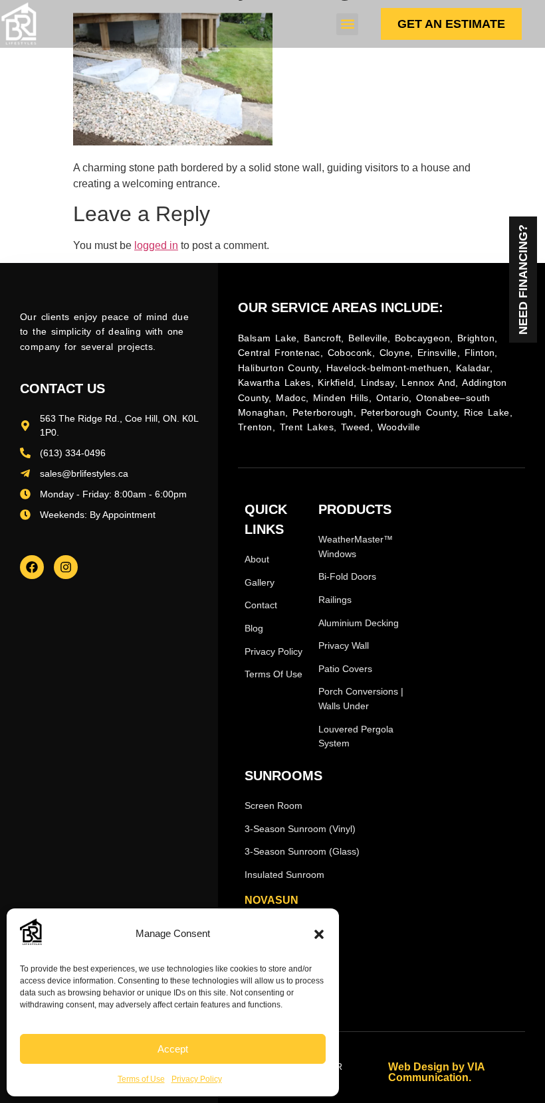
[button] (319, 934)
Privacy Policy (196, 1079)
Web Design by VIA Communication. (436, 1072)
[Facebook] (32, 567)
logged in (156, 245)
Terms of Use (141, 1079)
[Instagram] (66, 567)
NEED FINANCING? (523, 279)
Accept (173, 1049)
